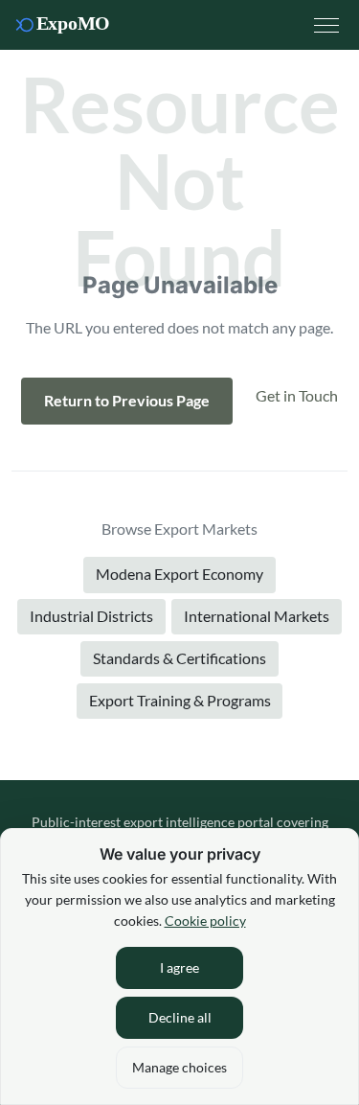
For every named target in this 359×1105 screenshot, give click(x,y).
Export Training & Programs (180, 700)
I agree (179, 967)
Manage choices (179, 1067)
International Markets (256, 616)
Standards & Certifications (179, 658)
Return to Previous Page (127, 400)
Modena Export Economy (179, 573)
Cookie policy (205, 920)
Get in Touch (297, 395)
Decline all (180, 1017)
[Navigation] (326, 25)
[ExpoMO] (68, 24)
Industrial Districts (91, 616)
